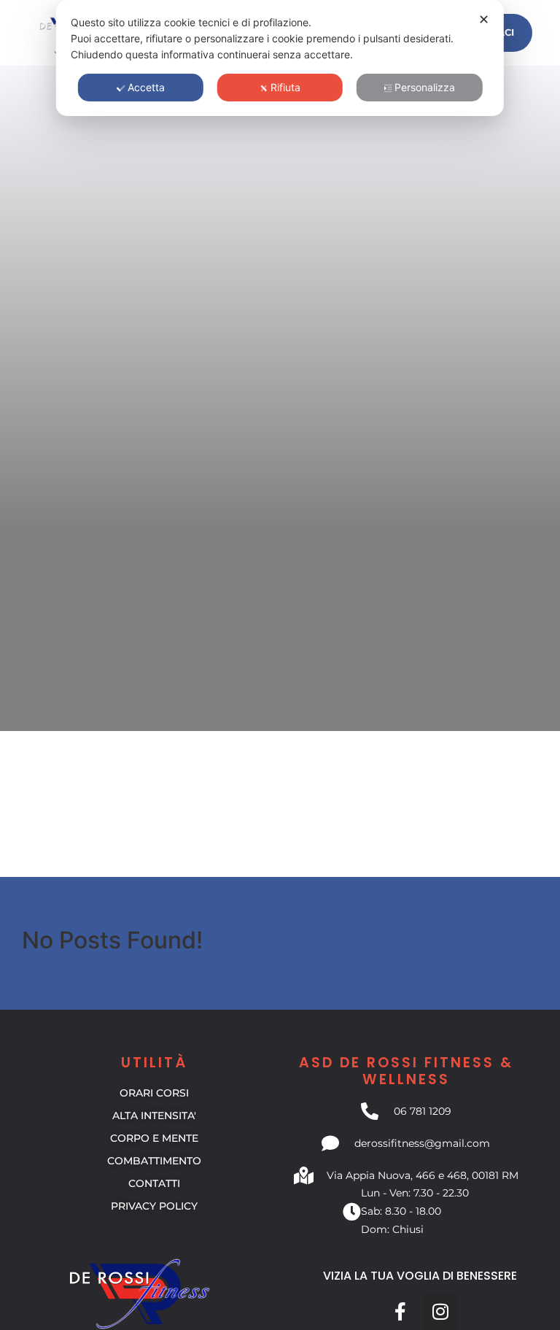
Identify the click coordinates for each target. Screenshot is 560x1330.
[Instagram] (440, 1312)
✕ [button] (483, 19)
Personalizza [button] (424, 87)
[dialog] (280, 58)
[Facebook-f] (400, 1312)
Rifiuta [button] (285, 87)
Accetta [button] (146, 87)
